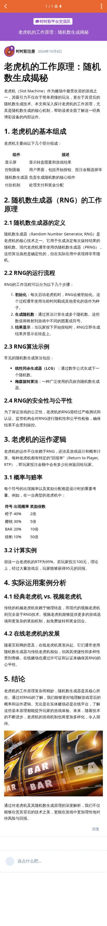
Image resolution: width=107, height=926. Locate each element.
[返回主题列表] (5, 6)
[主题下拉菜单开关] (101, 6)
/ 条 (51, 6)
